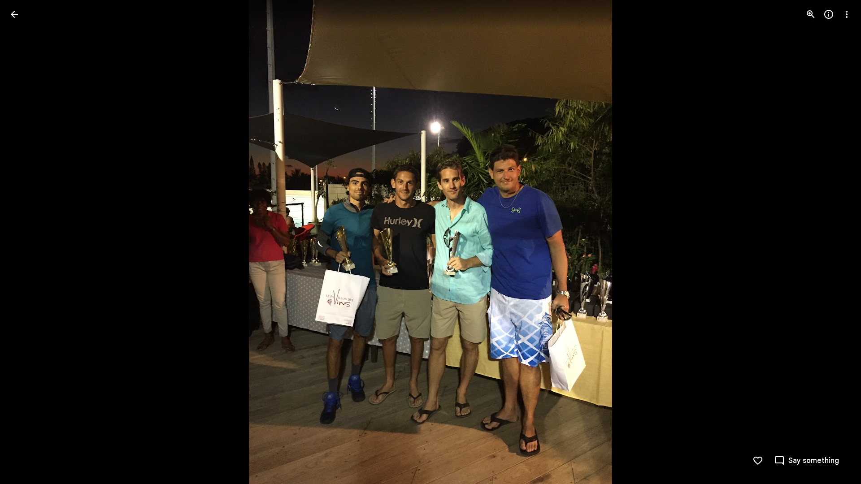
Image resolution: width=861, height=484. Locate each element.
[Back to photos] (14, 14)
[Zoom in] (811, 14)
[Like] (757, 460)
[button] (25, 242)
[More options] (847, 14)
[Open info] (829, 14)
